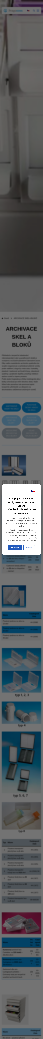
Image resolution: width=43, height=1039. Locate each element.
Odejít (29, 547)
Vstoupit (15, 547)
